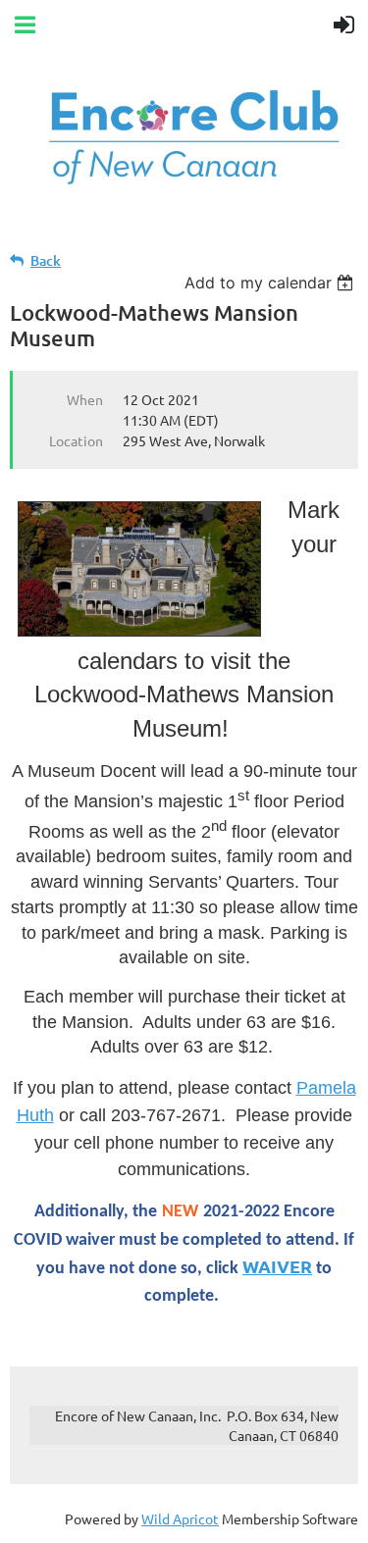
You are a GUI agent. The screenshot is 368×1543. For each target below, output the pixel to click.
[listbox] (271, 282)
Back (45, 260)
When (85, 399)
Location (76, 440)
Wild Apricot (180, 1518)
